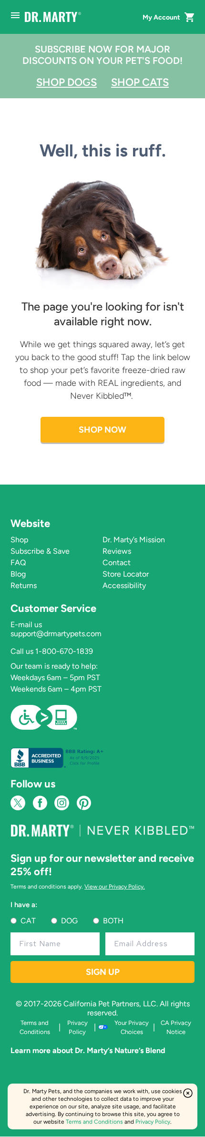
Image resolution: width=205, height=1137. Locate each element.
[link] (43, 716)
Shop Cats (140, 82)
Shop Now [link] (102, 429)
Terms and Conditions (94, 1121)
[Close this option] (187, 1093)
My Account (161, 17)
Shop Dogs (66, 82)
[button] (189, 17)
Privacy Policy (152, 1121)
